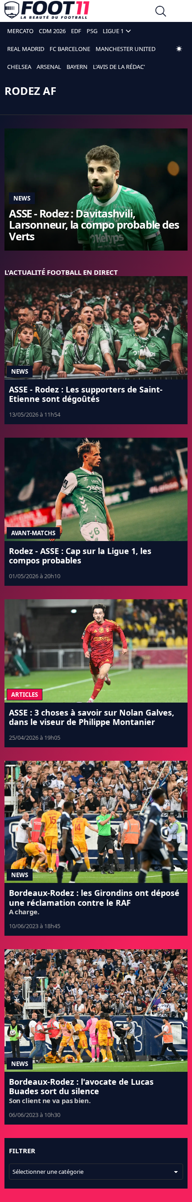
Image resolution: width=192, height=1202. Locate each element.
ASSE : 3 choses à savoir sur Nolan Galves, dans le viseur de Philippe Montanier (91, 717)
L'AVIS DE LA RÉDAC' (119, 66)
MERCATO (20, 30)
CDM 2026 (52, 30)
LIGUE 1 (113, 30)
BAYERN (77, 66)
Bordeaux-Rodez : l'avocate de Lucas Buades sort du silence (81, 1086)
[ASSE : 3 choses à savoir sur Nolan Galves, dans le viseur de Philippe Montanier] (96, 651)
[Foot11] (46, 12)
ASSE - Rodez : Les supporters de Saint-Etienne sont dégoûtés (86, 394)
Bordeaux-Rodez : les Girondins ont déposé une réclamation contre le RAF (94, 897)
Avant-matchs (33, 533)
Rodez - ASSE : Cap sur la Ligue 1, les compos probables (80, 556)
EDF (76, 30)
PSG (92, 30)
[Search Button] (161, 12)
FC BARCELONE (70, 48)
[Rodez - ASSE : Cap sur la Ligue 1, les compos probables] (96, 489)
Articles (24, 695)
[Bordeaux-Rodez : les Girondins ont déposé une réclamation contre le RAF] (96, 822)
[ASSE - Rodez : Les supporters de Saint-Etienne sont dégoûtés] (96, 327)
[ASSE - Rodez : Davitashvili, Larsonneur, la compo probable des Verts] (96, 189)
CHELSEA (19, 66)
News (21, 198)
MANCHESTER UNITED (125, 48)
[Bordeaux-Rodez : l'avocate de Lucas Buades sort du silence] (96, 1010)
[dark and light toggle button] (179, 49)
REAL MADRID (25, 48)
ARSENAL (49, 66)
